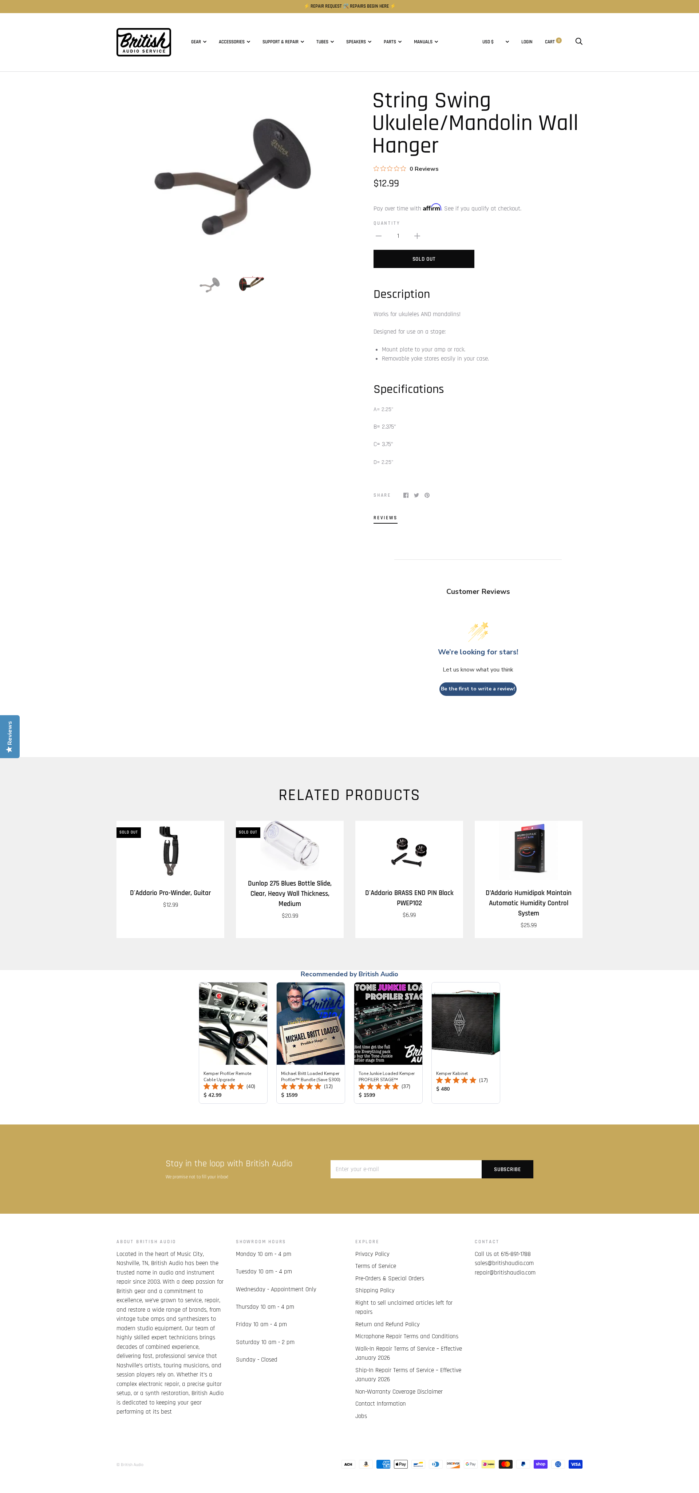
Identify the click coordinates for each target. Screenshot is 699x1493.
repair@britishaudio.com (505, 1273)
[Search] (578, 42)
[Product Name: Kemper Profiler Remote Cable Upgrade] (233, 1043)
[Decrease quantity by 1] (379, 236)
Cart (552, 42)
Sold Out (424, 259)
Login (527, 42)
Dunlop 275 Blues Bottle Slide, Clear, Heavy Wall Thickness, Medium (290, 893)
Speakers (356, 42)
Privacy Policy (372, 1254)
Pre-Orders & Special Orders (389, 1279)
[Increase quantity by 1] (417, 236)
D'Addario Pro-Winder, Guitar (170, 893)
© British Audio (129, 1465)
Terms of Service (375, 1266)
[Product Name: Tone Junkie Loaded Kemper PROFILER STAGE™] (388, 1043)
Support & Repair (280, 42)
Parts (390, 42)
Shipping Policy (375, 1291)
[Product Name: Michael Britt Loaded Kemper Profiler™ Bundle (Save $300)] (310, 1043)
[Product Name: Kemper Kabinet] (465, 1043)
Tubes (322, 42)
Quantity (387, 223)
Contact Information (380, 1404)
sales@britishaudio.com (504, 1263)
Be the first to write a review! (478, 688)
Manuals (423, 42)
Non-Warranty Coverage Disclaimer (399, 1392)
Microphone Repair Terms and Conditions (406, 1336)
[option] (230, 175)
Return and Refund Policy (387, 1324)
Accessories (232, 42)
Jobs (361, 1416)
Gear (196, 42)
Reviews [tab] (386, 518)
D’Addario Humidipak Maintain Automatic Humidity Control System (529, 903)
